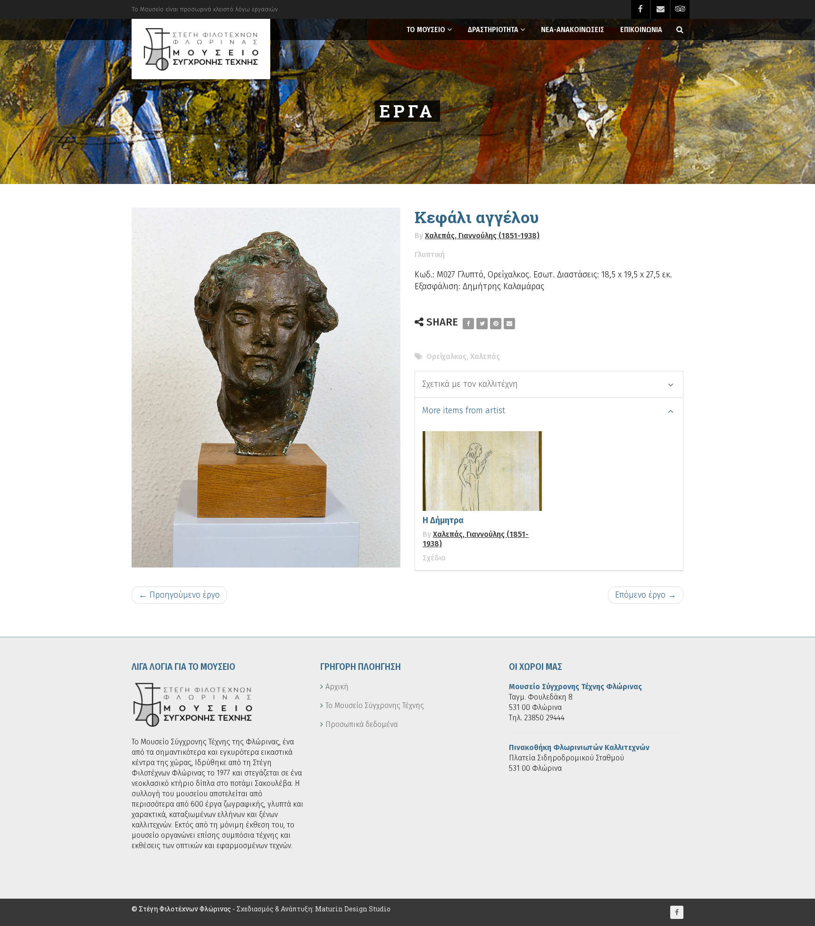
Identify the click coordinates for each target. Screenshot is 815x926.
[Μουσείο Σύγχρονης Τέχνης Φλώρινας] (201, 49)
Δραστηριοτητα (493, 29)
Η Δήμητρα (443, 520)
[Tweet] (482, 323)
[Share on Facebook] (468, 323)
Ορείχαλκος (446, 356)
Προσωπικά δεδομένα (361, 724)
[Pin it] (495, 323)
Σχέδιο (434, 557)
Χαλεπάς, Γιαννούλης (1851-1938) (482, 235)
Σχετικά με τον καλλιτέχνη (470, 384)
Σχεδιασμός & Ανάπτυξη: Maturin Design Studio (313, 908)
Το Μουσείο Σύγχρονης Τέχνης (374, 705)
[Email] (509, 323)
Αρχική (337, 686)
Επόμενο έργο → (645, 595)
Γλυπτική (430, 254)
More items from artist (463, 410)
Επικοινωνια (641, 29)
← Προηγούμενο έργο (179, 595)
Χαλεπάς (485, 356)
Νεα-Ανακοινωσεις (572, 29)
